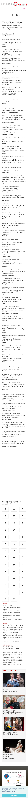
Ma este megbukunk (9, 119)
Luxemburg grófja (15, 188)
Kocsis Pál (4, 320)
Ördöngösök (13, 407)
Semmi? (11, 129)
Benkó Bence (10, 398)
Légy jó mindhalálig (9, 329)
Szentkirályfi (6, 110)
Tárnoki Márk (18, 82)
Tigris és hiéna (14, 232)
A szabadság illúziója (15, 91)
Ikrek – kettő (7, 756)
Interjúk (5, 604)
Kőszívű (4, 225)
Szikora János (10, 445)
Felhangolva (6, 141)
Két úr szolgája (14, 60)
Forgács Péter (10, 341)
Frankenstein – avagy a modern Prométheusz (11, 648)
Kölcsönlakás (20, 70)
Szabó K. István (12, 691)
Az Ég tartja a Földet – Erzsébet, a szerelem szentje (13, 180)
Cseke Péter (20, 110)
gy (14, 530)
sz (14, 571)
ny (14, 551)
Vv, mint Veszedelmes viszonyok (14, 712)
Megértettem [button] (14, 795)
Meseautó (5, 171)
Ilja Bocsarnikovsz (11, 244)
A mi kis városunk (17, 243)
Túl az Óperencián (17, 386)
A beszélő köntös (8, 426)
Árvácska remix (16, 339)
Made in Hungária (8, 43)
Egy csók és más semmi (10, 310)
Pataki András (5, 152)
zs (14, 599)
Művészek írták (7, 645)
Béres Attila (17, 377)
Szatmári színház (8, 688)
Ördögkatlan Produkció (9, 710)
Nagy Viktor (10, 292)
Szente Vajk (18, 171)
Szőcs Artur (5, 311)
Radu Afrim (10, 736)
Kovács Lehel (5, 62)
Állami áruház (19, 396)
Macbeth (16, 197)
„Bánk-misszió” (15, 435)
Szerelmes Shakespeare (10, 150)
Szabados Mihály (12, 714)
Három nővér (18, 443)
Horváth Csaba (10, 360)
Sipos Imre (15, 207)
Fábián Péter (5, 408)
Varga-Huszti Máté (11, 93)
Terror (16, 263)
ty (5, 578)
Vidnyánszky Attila (11, 436)
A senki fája (7, 605)
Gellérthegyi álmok (16, 291)
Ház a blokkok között (10, 734)
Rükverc (14, 319)
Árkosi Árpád (11, 758)
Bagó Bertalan (17, 349)
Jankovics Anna (5, 53)
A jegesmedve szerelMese (16, 272)
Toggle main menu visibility (1, 9)
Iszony (5, 690)
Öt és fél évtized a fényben (13, 625)
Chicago (5, 378)
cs (14, 516)
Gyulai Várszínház (8, 754)
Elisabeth (21, 280)
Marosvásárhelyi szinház (10, 732)
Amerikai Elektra (15, 358)
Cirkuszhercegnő (8, 253)
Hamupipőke (12, 51)
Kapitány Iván (10, 72)
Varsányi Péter (15, 417)
